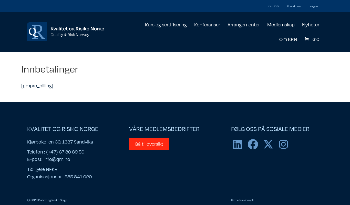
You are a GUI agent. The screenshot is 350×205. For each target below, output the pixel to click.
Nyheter (310, 24)
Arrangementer (244, 24)
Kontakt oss (294, 6)
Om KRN (274, 6)
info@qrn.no (57, 159)
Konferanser (207, 24)
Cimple (249, 200)
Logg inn (314, 6)
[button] (237, 144)
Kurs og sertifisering (166, 24)
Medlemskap (281, 24)
